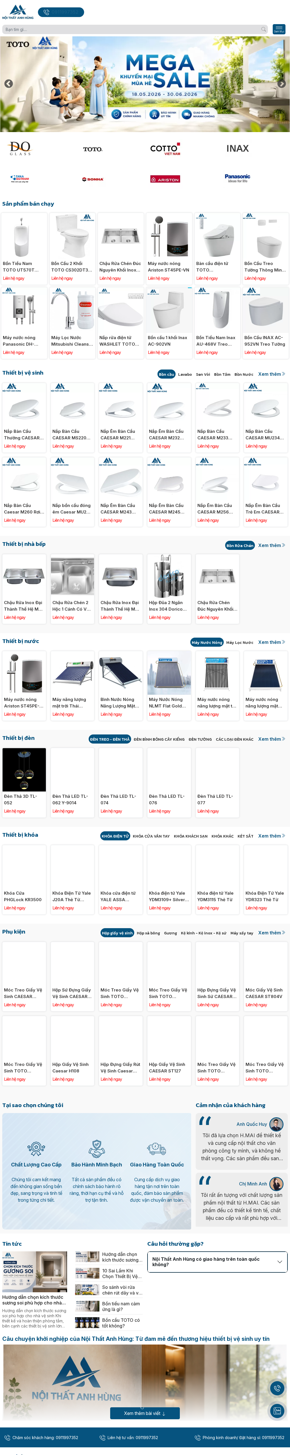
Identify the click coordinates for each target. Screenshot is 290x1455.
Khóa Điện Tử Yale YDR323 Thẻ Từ (265, 896)
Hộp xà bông (148, 933)
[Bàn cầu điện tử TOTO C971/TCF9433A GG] (217, 216)
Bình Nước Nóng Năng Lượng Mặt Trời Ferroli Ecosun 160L (120, 703)
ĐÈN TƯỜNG (200, 739)
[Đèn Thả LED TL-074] (120, 751)
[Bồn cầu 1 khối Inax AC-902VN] (169, 290)
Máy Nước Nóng (207, 643)
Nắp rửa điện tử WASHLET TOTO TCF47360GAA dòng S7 (117, 341)
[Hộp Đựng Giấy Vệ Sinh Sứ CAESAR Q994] (217, 945)
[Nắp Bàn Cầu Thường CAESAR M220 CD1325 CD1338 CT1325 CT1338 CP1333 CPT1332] (24, 386)
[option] (145, 84)
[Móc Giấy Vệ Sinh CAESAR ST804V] (265, 945)
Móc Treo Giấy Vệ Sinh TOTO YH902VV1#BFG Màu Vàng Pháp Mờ (216, 1068)
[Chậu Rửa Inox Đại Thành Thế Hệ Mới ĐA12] (24, 557)
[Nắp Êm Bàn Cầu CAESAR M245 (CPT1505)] (169, 460)
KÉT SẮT (245, 836)
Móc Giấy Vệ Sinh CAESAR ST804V (264, 993)
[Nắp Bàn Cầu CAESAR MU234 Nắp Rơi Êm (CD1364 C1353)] (265, 386)
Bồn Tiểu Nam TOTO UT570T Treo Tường (19, 267)
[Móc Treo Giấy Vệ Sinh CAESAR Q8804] (24, 945)
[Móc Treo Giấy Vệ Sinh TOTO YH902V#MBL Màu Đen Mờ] (24, 1019)
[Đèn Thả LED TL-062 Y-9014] (72, 751)
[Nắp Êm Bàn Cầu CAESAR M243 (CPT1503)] (120, 460)
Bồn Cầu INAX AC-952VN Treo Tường (264, 341)
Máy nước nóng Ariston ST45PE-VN (168, 267)
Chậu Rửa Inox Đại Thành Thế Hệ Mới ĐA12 (23, 606)
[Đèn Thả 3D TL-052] (24, 751)
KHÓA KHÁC (223, 836)
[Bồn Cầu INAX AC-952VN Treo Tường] (266, 290)
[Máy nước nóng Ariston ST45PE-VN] (169, 216)
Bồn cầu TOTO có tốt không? (121, 1323)
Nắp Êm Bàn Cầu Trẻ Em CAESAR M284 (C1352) (263, 509)
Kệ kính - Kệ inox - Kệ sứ (204, 933)
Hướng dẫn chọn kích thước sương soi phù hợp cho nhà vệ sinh (32, 1300)
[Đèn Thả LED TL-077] (217, 751)
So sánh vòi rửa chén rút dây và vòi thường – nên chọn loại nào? (122, 1290)
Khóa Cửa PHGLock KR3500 (23, 896)
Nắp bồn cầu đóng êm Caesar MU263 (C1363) (72, 509)
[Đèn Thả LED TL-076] (169, 751)
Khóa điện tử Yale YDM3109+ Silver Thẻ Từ (167, 896)
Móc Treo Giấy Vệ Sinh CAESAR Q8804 (23, 993)
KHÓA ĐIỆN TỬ (115, 836)
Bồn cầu (166, 374)
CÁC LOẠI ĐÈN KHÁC (234, 739)
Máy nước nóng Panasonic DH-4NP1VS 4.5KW (19, 341)
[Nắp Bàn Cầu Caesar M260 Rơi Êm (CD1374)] (24, 460)
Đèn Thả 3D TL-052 (20, 799)
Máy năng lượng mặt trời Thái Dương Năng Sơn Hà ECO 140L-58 (69, 703)
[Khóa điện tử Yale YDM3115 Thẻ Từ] (217, 848)
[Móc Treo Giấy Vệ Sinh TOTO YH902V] (265, 1019)
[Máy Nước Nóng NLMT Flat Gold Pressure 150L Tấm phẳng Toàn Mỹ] (169, 654)
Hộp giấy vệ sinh (117, 933)
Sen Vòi (203, 374)
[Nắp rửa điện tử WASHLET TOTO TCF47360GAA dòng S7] (121, 290)
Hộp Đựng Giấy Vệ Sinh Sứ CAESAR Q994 (216, 993)
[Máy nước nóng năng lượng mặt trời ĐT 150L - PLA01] (265, 654)
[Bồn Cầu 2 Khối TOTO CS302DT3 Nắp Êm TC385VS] (72, 216)
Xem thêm (269, 374)
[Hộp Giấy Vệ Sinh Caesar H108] (72, 1019)
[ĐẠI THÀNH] (35, 179)
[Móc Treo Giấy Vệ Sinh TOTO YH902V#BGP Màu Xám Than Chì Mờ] (120, 945)
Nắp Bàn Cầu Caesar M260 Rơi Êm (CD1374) (22, 509)
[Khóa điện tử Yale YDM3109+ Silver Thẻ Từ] (169, 848)
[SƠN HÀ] (108, 179)
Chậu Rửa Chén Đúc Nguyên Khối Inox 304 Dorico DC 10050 (120, 267)
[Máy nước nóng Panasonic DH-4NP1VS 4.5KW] (24, 290)
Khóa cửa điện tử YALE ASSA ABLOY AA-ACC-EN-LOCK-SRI (118, 896)
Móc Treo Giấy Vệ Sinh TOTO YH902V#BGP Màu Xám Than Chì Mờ (120, 993)
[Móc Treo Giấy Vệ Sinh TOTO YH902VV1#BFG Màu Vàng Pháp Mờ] (217, 1019)
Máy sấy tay (242, 933)
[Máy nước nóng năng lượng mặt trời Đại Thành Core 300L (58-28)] (217, 654)
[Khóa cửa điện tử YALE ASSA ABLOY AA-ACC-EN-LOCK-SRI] (120, 848)
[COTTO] (181, 149)
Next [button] (281, 84)
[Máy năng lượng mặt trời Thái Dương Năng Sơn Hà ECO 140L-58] (72, 654)
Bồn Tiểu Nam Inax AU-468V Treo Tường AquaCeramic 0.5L (216, 341)
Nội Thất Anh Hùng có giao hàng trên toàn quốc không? (206, 1261)
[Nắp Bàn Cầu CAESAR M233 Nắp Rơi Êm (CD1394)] (217, 386)
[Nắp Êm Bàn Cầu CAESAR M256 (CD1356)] (217, 460)
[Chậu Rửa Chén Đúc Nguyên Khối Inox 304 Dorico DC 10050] (121, 216)
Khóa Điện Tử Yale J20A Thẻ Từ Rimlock (71, 896)
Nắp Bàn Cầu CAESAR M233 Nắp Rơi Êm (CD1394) (212, 435)
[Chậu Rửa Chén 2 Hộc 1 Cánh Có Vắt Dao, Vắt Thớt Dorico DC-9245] (72, 557)
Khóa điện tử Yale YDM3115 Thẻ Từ (215, 896)
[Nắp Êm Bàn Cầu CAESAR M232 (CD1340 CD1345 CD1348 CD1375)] (169, 386)
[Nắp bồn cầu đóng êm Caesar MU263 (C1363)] (72, 460)
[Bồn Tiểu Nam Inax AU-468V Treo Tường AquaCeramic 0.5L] (217, 290)
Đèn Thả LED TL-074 (118, 799)
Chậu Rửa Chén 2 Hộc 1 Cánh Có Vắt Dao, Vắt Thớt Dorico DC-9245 (71, 606)
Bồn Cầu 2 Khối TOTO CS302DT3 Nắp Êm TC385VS (70, 267)
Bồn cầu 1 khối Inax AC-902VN (167, 341)
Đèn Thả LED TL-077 (215, 799)
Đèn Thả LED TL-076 (167, 799)
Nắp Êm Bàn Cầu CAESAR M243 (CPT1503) (118, 509)
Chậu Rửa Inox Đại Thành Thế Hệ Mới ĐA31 (120, 606)
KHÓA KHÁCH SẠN (191, 836)
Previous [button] (8, 84)
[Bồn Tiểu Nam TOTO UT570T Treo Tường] (24, 216)
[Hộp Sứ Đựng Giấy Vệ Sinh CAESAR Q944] (72, 945)
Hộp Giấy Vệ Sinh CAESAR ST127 (167, 1068)
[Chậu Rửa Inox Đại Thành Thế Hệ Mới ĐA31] (120, 557)
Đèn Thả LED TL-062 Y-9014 (70, 799)
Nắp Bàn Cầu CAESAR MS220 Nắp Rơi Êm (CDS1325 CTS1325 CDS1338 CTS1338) (72, 435)
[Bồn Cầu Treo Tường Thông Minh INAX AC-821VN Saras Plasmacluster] (266, 216)
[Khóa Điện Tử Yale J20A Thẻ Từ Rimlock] (72, 848)
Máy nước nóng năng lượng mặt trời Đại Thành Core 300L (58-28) (217, 703)
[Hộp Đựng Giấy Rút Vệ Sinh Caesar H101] (120, 1019)
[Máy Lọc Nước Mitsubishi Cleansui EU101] (72, 290)
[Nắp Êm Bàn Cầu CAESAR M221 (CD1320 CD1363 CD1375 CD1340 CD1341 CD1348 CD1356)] (120, 386)
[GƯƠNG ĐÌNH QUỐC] (35, 149)
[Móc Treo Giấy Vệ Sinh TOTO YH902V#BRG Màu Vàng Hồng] (169, 945)
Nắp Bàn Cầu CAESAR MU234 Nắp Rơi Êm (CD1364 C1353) (263, 435)
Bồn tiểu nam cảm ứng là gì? (121, 1306)
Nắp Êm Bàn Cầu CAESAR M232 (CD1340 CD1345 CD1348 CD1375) (166, 435)
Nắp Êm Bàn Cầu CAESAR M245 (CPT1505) (166, 509)
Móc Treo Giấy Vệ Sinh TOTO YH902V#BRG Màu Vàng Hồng (168, 993)
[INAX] (254, 149)
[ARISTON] (181, 179)
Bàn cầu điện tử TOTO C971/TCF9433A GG (213, 267)
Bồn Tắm (222, 374)
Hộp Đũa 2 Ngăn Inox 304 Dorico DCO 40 (166, 606)
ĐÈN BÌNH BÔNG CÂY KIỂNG (159, 739)
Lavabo (185, 374)
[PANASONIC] (254, 179)
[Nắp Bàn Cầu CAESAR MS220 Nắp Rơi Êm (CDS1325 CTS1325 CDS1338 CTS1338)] (72, 386)
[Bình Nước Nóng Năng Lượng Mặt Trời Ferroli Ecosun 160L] (120, 654)
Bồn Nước (243, 374)
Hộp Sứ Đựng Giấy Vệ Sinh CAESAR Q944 (71, 993)
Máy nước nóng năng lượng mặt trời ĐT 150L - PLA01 (262, 703)
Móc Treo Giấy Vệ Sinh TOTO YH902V (265, 1068)
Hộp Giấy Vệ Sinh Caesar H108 (70, 1068)
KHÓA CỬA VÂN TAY (151, 836)
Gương (170, 933)
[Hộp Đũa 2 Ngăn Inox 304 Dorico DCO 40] (169, 557)
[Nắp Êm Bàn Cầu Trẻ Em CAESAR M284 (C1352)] (265, 460)
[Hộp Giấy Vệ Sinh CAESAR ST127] (169, 1019)
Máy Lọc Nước (239, 643)
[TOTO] (108, 149)
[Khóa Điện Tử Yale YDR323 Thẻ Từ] (265, 848)
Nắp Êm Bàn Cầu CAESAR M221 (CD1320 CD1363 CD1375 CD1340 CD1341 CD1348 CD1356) (118, 435)
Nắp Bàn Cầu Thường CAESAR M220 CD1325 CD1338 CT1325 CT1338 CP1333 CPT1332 (22, 435)
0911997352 (65, 12)
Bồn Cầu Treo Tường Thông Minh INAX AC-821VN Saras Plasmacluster (264, 267)
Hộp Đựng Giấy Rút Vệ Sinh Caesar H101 (120, 1068)
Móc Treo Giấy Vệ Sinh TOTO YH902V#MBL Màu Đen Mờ (24, 1068)
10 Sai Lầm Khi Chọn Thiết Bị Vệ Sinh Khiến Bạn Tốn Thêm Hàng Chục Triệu (120, 1273)
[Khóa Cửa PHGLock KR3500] (24, 848)
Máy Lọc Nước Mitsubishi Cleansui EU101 (72, 341)
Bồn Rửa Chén (240, 546)
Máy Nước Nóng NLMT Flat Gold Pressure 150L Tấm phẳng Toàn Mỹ (167, 703)
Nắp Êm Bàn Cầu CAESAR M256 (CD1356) (214, 509)
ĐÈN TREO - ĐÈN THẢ (110, 739)
